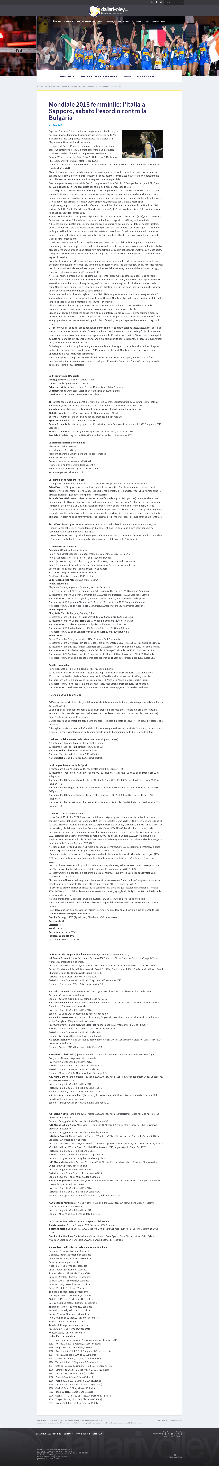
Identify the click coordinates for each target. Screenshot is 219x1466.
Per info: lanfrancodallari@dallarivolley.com (52, 1457)
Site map (97, 1433)
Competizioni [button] (142, 21)
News (127, 76)
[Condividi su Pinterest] (179, 1434)
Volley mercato (123, 21)
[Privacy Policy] (42, 1459)
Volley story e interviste (91, 21)
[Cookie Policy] (54, 1459)
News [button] (110, 21)
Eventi (155, 21)
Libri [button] (163, 21)
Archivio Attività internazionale (48, 86)
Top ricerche (83, 1433)
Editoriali (69, 21)
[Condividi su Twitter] (172, 1434)
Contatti (69, 1433)
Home (58, 21)
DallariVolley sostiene (48, 1433)
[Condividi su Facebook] (165, 1434)
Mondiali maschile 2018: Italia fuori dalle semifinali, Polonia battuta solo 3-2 (75, 1420)
